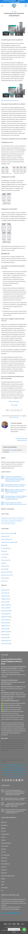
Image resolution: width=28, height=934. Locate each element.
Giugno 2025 (4, 596)
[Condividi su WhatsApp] (7, 410)
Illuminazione (4, 560)
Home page (14, 405)
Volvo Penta (4, 887)
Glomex (3, 840)
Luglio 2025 (4, 593)
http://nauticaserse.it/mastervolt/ (10, 100)
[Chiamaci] (15, 2)
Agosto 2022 (4, 622)
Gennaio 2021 (5, 643)
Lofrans (3, 852)
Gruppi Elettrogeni (6, 843)
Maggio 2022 (4, 625)
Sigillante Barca (11, 523)
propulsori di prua (6, 575)
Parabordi (4, 569)
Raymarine (4, 523)
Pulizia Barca (19, 520)
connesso (12, 450)
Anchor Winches (5, 539)
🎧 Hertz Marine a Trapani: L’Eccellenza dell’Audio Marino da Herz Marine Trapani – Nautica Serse (15, 491)
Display (3, 551)
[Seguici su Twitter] (12, 2)
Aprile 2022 (4, 628)
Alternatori (4, 536)
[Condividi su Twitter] (12, 410)
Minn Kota (4, 861)
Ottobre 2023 (5, 613)
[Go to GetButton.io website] (24, 932)
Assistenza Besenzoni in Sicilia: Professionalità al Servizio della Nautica (15, 503)
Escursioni (4, 554)
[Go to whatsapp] (24, 929)
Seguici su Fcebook (14, 401)
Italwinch (3, 849)
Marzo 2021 (4, 637)
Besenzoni (4, 822)
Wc (2, 890)
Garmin (3, 557)
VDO (2, 884)
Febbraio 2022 (5, 631)
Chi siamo (9, 926)
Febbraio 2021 (5, 640)
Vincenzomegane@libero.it (11, 913)
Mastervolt (15, 417)
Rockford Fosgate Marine (8, 875)
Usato (2, 881)
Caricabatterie (5, 548)
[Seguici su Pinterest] (16, 2)
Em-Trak (3, 831)
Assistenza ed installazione (8, 542)
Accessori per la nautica (7, 533)
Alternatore (4, 518)
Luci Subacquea (5, 520)
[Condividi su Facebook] (9, 410)
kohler (3, 563)
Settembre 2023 (5, 616)
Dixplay (3, 828)
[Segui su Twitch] (22, 780)
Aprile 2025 (4, 602)
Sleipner (3, 878)
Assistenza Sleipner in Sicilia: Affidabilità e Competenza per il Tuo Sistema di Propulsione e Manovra (16, 497)
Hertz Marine (4, 846)
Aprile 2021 (4, 634)
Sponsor (3, 581)
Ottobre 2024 (5, 607)
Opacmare (4, 870)
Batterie (14, 11)
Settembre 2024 (5, 610)
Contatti (15, 926)
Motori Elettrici (5, 864)
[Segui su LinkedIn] (18, 2)
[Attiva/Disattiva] (26, 822)
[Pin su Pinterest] (18, 410)
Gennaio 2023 (5, 619)
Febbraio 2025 (5, 605)
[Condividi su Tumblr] (21, 410)
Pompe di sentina (5, 572)
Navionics (3, 867)
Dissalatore (4, 825)
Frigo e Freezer (5, 834)
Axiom (9, 518)
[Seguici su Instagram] (11, 2)
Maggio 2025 (4, 599)
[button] (2, 6)
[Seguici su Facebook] (9, 2)
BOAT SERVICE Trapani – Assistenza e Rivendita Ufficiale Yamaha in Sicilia (15, 485)
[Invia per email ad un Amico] (15, 410)
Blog (19, 926)
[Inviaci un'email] (11, 780)
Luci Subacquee (5, 855)
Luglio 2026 (4, 590)
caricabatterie (21, 518)
